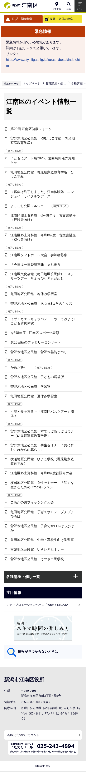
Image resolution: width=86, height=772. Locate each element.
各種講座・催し (56, 83)
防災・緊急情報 (22, 18)
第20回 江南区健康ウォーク (31, 129)
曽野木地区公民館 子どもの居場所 (37, 377)
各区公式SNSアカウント (23, 735)
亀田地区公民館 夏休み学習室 (33, 396)
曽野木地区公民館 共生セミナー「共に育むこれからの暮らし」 (42, 447)
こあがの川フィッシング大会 (32, 502)
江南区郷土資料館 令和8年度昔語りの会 (41, 473)
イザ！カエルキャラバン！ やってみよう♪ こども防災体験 (44, 321)
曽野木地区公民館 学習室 (30, 386)
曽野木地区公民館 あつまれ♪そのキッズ (41, 303)
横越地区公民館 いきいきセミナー (37, 549)
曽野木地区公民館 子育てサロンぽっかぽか (42, 528)
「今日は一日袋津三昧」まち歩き (35, 264)
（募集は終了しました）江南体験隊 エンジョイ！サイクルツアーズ (42, 194)
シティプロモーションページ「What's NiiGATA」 (38, 604)
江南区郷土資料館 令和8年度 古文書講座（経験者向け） (43, 218)
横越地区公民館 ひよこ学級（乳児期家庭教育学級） (42, 461)
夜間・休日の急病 (61, 18)
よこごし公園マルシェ (27, 206)
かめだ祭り (18, 367)
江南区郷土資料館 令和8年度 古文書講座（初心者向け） (43, 237)
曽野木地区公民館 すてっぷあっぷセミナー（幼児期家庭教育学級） (42, 433)
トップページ (31, 83)
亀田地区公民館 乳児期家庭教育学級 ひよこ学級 (42, 174)
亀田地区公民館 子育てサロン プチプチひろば (42, 514)
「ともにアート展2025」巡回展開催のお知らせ (42, 160)
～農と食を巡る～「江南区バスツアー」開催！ (42, 414)
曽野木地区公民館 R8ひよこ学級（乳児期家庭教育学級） (42, 140)
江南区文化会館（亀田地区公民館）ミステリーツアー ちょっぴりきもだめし (42, 276)
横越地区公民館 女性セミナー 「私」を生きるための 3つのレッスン (42, 485)
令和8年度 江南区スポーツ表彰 (34, 333)
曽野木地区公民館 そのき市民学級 (37, 559)
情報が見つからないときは (38, 651)
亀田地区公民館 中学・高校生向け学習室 (42, 540)
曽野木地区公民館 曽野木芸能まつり (38, 352)
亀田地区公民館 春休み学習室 (33, 294)
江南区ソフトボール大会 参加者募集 (38, 255)
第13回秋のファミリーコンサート (35, 342)
